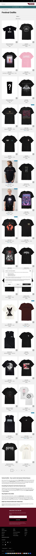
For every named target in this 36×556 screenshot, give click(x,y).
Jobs (25, 535)
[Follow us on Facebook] (3, 542)
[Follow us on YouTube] (8, 542)
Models (26, 533)
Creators (26, 532)
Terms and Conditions (16, 532)
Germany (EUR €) (4, 548)
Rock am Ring (21, 480)
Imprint (14, 530)
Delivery (3, 533)
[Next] (24, 470)
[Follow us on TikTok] (10, 542)
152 (21, 470)
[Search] (8, 4)
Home (2, 9)
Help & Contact (4, 530)
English (10, 548)
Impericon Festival (13, 481)
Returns (3, 535)
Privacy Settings (15, 535)
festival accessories (14, 488)
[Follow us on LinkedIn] (3, 544)
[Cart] (33, 1)
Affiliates (26, 530)
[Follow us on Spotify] (5, 544)
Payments (3, 532)
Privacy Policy (15, 533)
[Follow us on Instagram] (5, 542)
